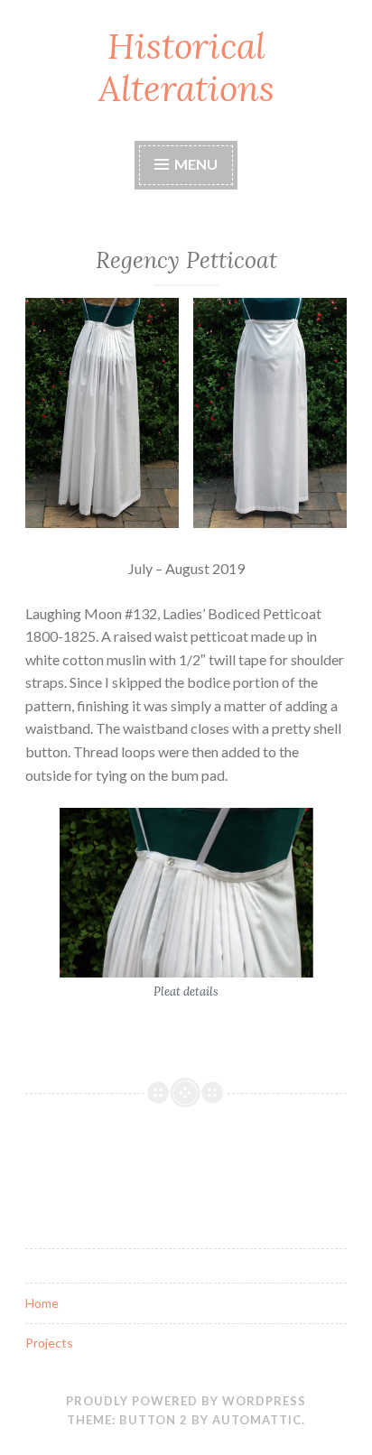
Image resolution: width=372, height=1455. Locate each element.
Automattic (257, 1420)
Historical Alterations (186, 67)
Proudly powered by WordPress (186, 1401)
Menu (195, 163)
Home (42, 1303)
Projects (49, 1342)
